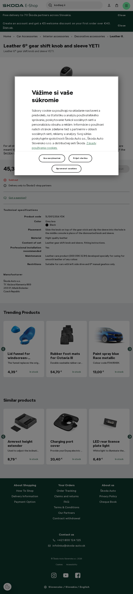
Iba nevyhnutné (51, 158)
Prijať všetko (80, 158)
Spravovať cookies (66, 169)
